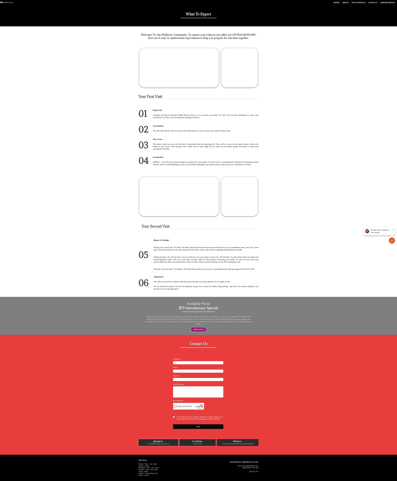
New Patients (359, 3)
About (345, 3)
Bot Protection (178, 401)
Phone (176, 376)
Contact (372, 3)
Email (175, 367)
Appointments (387, 3)
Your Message (178, 384)
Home (337, 3)
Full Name (177, 359)
